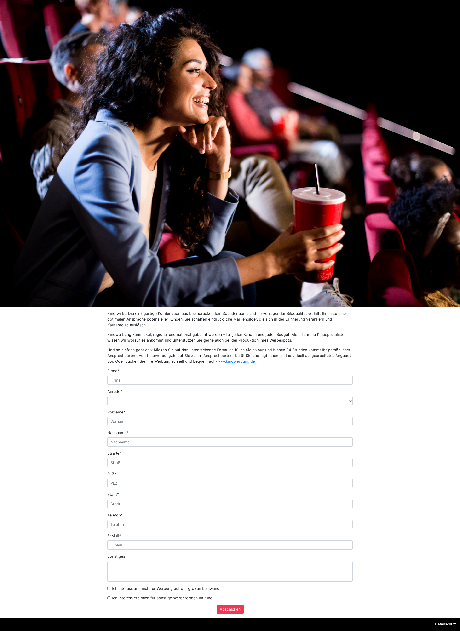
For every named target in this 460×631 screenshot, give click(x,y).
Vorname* (116, 412)
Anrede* (114, 391)
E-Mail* (114, 535)
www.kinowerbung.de (235, 361)
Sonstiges (116, 556)
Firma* (113, 370)
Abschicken (230, 609)
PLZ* (111, 473)
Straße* (114, 453)
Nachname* (117, 432)
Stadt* (113, 494)
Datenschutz (445, 624)
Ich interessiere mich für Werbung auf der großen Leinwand (165, 588)
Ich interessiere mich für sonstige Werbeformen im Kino (162, 598)
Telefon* (115, 515)
